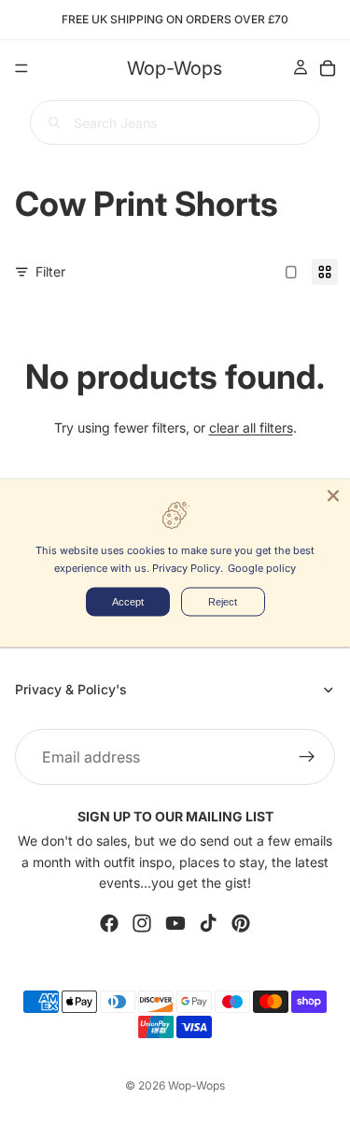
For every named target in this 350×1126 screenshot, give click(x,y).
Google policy (262, 568)
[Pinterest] (241, 923)
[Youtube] (175, 923)
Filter (50, 271)
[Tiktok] (208, 923)
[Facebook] (109, 923)
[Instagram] (142, 923)
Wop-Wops (196, 1085)
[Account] (300, 67)
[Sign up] (307, 757)
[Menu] (21, 68)
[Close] (333, 495)
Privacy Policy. (187, 568)
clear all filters (251, 427)
